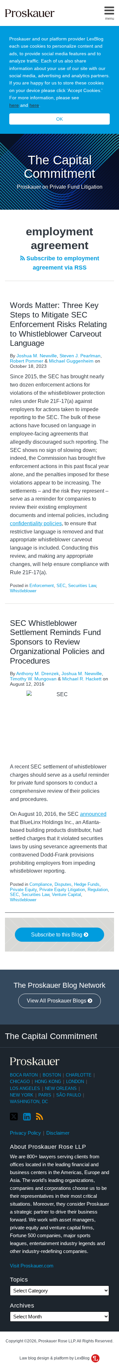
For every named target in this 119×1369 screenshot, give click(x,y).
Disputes (63, 884)
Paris (44, 1095)
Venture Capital (66, 894)
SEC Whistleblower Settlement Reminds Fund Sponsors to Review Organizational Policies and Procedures (57, 642)
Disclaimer (57, 1133)
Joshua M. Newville (37, 355)
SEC (61, 585)
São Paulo (68, 1095)
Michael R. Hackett (81, 678)
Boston (52, 1075)
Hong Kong (48, 1081)
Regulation (98, 889)
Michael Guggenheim (71, 361)
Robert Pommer (26, 361)
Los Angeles (25, 1088)
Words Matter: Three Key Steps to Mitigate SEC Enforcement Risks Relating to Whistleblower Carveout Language (58, 324)
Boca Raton (24, 1075)
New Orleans (61, 1088)
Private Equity (23, 889)
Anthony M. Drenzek (37, 673)
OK (59, 119)
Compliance (40, 884)
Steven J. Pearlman (80, 355)
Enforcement (41, 585)
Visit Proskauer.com (32, 1265)
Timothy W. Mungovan (33, 678)
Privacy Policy (25, 1133)
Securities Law (82, 585)
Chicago (20, 1081)
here (14, 105)
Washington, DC (29, 1101)
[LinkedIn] (27, 1116)
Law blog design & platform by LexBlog (55, 1358)
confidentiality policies (36, 523)
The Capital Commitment (59, 167)
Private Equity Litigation (62, 889)
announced (93, 814)
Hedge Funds (86, 884)
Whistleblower (23, 590)
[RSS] (39, 1116)
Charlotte (79, 1075)
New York (21, 1095)
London (75, 1081)
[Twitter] (14, 1116)
